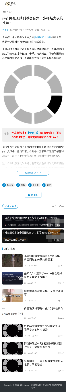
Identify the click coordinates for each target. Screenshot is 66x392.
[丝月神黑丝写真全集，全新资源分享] (12, 295)
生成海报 (11, 206)
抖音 (36, 37)
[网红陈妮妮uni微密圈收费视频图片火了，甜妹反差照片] (12, 348)
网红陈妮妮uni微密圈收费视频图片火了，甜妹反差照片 (43, 345)
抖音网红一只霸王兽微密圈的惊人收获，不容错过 (43, 362)
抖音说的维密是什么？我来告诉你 (43, 308)
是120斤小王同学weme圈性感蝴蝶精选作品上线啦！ (43, 275)
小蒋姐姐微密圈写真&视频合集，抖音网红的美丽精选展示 (43, 257)
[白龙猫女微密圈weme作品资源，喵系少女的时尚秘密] (12, 330)
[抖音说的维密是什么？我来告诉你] (12, 313)
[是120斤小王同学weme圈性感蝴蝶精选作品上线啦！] (12, 278)
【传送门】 (33, 132)
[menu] (61, 4)
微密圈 (10, 185)
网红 (41, 37)
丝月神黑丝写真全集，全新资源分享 (43, 292)
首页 (4, 11)
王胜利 (47, 37)
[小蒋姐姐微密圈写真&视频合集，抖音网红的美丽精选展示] (12, 260)
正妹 (37, 30)
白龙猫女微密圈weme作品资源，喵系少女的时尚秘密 (43, 327)
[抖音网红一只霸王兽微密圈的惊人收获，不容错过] (12, 365)
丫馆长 (5, 30)
